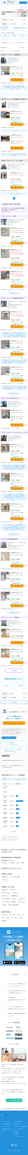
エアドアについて (7, 1121)
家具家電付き (15, 895)
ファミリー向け (5, 901)
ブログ (4, 1131)
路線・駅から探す (7, 1129)
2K (22, 914)
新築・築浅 (4, 889)
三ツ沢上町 (4, 862)
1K (10, 914)
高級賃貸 (14, 901)
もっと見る (14, 670)
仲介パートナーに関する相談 (21, 1126)
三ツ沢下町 (12, 862)
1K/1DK (9, 779)
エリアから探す (6, 1126)
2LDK (7, 917)
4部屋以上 (4, 920)
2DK (3, 917)
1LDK (18, 914)
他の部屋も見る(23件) (14, 393)
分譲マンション (16, 892)
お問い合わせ (18, 1124)
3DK (16, 917)
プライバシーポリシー (19, 1136)
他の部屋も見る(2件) (14, 534)
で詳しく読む (17, 1100)
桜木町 (22, 862)
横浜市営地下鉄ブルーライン (8, 860)
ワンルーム (4, 779)
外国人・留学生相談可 (14, 905)
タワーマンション (6, 892)
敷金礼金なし (5, 876)
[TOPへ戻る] (6, 7)
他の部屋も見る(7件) (14, 293)
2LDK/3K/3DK (20, 779)
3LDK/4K (24, 779)
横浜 (18, 862)
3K (11, 917)
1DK (14, 914)
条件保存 (5, 28)
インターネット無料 (15, 876)
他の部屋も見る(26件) (14, 612)
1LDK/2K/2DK (14, 779)
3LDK (20, 917)
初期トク (3, 50)
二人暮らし (21, 898)
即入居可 (4, 905)
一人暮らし (14, 898)
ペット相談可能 (5, 898)
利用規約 (17, 1133)
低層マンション (5, 895)
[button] (26, 1153)
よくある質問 (18, 1121)
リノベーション (21, 901)
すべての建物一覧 (7, 1124)
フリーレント (5, 879)
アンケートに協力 (18, 1129)
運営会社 (17, 1131)
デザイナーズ (13, 889)
